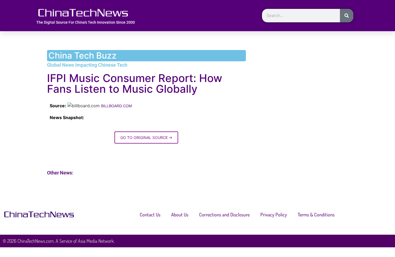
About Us (179, 214)
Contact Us (150, 214)
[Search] (346, 15)
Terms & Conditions (316, 214)
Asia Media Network (96, 241)
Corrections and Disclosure (224, 214)
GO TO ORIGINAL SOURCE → (146, 137)
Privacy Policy (273, 214)
